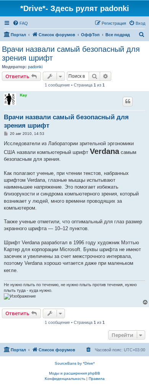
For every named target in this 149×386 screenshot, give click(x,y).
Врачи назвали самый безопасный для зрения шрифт (71, 53)
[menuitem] (20, 23)
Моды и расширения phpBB (74, 373)
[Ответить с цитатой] (128, 101)
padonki (35, 66)
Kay (23, 95)
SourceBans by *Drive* (75, 363)
